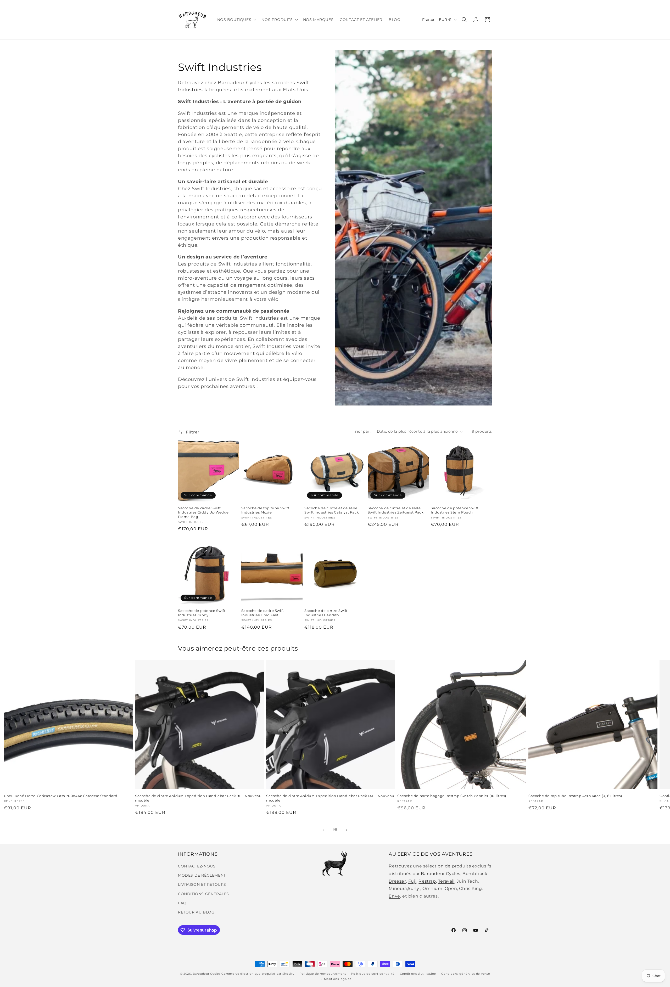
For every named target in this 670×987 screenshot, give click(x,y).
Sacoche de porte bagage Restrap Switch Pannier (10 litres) (451, 796)
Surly (413, 888)
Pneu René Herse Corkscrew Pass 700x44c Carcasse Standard (61, 796)
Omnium (432, 888)
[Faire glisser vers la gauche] (323, 830)
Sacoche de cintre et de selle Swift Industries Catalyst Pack (331, 510)
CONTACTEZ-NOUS (196, 866)
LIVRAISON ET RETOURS (202, 884)
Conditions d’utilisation (418, 973)
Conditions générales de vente (465, 973)
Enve (394, 896)
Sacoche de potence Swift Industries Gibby (201, 612)
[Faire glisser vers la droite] (346, 830)
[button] (236, 19)
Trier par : (362, 431)
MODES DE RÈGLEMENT (202, 875)
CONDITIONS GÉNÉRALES (203, 894)
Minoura (398, 888)
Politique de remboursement (322, 973)
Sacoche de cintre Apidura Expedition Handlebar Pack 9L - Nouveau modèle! (198, 798)
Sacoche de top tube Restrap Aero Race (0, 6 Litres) (575, 796)
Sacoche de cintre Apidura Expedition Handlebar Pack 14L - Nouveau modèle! (330, 798)
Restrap (427, 881)
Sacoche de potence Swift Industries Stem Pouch (454, 510)
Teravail (446, 881)
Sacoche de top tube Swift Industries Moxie (265, 510)
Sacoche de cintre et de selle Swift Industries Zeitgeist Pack (396, 510)
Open (451, 888)
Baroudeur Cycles (440, 873)
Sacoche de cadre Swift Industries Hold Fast (262, 612)
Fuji (412, 881)
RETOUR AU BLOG (196, 912)
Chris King (470, 888)
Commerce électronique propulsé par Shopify (257, 973)
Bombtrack (474, 873)
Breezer (397, 881)
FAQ (182, 903)
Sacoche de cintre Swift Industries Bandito (326, 612)
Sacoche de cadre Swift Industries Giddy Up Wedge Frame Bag (203, 512)
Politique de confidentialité (373, 973)
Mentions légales (337, 979)
